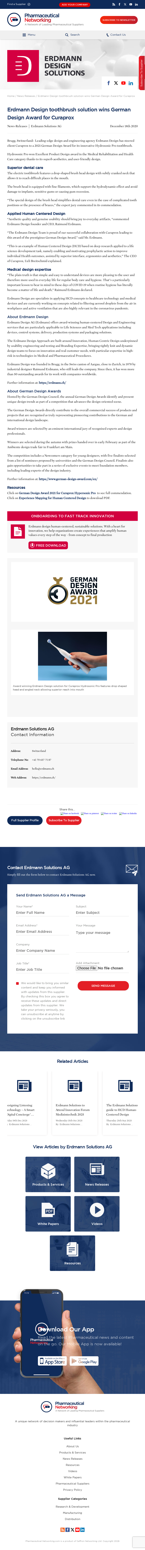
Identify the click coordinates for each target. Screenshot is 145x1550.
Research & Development (72, 1507)
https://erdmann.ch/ (44, 777)
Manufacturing (72, 1513)
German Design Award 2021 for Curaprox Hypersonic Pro (57, 493)
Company (23, 944)
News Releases (26, 96)
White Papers (73, 1477)
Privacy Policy (72, 1490)
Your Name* (24, 906)
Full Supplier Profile (25, 820)
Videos (72, 1471)
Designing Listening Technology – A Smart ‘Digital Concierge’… (17, 1109)
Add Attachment (87, 963)
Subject (81, 906)
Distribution (72, 1519)
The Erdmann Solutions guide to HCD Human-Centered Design (120, 1109)
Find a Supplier (16, 4)
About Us (72, 1446)
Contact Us (118, 35)
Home (10, 96)
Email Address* (26, 925)
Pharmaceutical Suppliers (72, 1484)
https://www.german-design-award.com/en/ (68, 479)
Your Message (85, 925)
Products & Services (72, 1453)
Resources (72, 1465)
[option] (72, 1103)
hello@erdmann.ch (43, 768)
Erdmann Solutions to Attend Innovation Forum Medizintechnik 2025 (70, 1109)
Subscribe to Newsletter (119, 20)
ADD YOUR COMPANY (75, 4)
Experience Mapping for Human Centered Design (52, 498)
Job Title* (22, 963)
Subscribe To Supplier (64, 820)
